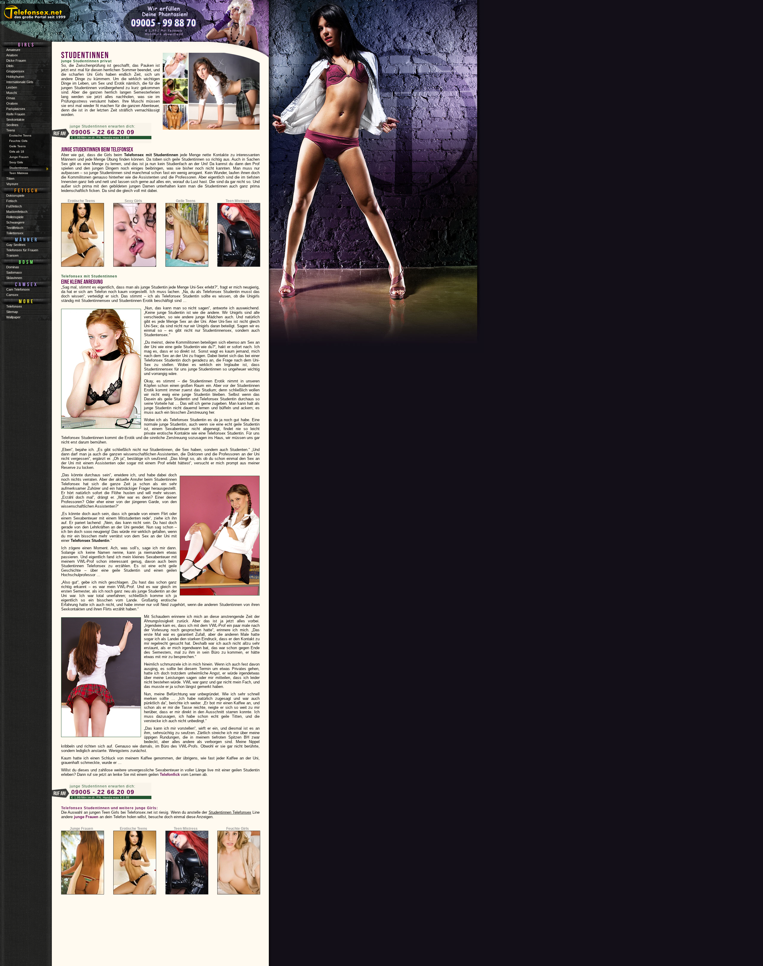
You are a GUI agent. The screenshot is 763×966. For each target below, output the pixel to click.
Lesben (11, 87)
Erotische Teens (81, 201)
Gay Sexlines (16, 244)
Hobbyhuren (15, 76)
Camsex (12, 295)
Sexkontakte (15, 119)
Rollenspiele (15, 217)
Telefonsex (14, 306)
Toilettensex (15, 233)
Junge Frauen (81, 829)
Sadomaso (14, 272)
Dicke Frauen (16, 60)
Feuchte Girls (237, 829)
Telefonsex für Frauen (22, 250)
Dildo (9, 66)
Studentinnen (18, 167)
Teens (10, 130)
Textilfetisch (14, 228)
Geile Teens (186, 201)
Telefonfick (170, 774)
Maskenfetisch (16, 211)
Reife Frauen (15, 114)
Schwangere (15, 222)
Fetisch (11, 201)
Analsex (12, 55)
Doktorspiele (15, 195)
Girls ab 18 (16, 151)
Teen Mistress (237, 201)
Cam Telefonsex (18, 289)
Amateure (13, 50)
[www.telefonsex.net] (134, 22)
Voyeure (12, 184)
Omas (10, 98)
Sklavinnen (14, 278)
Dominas (12, 267)
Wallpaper (13, 317)
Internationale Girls (19, 82)
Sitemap (12, 312)
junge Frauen (86, 817)
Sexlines (12, 125)
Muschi (11, 92)
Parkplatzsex (15, 109)
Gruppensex (15, 71)
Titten (10, 178)
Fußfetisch (14, 206)
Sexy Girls (133, 201)
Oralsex (12, 103)
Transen (12, 255)
